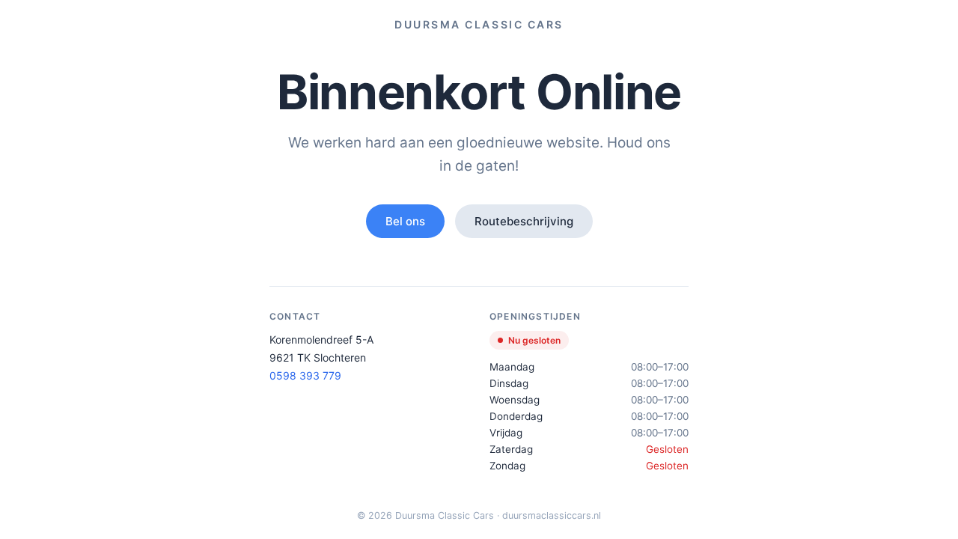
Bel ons (405, 221)
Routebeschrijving (524, 221)
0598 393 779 (305, 375)
